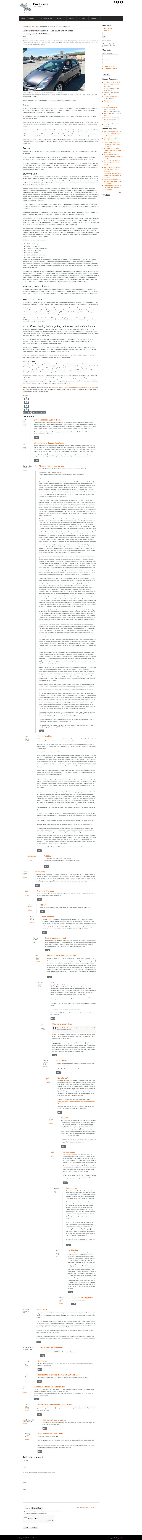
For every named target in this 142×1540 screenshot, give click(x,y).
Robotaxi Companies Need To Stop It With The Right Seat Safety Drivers (112, 187)
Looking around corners (110, 97)
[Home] (26, 12)
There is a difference (45, 891)
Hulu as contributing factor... (54, 1420)
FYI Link (47, 856)
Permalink (25, 425)
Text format (27, 1508)
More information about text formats (85, 1507)
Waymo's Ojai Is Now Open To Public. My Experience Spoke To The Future (112, 133)
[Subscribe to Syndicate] (103, 198)
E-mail (24, 1467)
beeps (105, 111)
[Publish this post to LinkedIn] (26, 410)
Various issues (69, 1152)
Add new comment (39, 412)
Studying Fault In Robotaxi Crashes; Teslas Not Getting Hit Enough (113, 156)
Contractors (42, 1361)
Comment (25, 1489)
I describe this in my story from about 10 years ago (58, 1375)
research (64, 1118)
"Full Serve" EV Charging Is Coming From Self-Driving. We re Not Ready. (112, 150)
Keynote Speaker (27, 18)
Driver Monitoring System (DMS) (47, 420)
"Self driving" (73, 1250)
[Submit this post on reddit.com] (26, 399)
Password (105, 59)
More (120, 192)
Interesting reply (108, 92)
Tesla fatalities (48, 917)
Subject (24, 1482)
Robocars (60, 18)
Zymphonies (119, 1538)
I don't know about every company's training (55, 1404)
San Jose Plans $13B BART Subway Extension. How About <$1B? (112, 163)
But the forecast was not (110, 107)
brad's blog (35, 26)
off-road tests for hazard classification (49, 443)
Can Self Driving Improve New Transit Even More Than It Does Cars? (112, 169)
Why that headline (44, 736)
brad (32, 34)
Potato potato (61, 1060)
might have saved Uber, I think (50, 1434)
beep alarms (107, 113)
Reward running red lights (111, 88)
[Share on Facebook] (26, 402)
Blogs (29, 26)
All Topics (82, 18)
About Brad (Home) (45, 18)
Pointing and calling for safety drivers (49, 1387)
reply (36, 437)
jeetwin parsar (108, 124)
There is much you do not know (52, 466)
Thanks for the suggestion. (82, 1297)
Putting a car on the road (55, 938)
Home (24, 26)
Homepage (25, 1475)
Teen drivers (41, 1309)
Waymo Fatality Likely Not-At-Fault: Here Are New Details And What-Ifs (112, 144)
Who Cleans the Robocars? (51, 1347)
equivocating (40, 872)
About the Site (108, 28)
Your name (25, 1460)
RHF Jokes (94, 18)
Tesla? (43, 905)
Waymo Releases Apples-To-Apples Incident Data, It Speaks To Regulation (113, 181)
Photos (71, 18)
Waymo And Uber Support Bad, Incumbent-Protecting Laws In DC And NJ (113, 175)
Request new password (110, 68)
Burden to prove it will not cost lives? (62, 955)
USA (52, 982)
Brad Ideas (40, 4)
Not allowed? (62, 1078)
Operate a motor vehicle (62, 1024)
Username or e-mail (107, 53)
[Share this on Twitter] (26, 406)
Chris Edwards (32, 856)
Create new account (109, 66)
